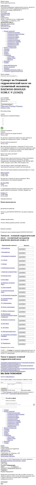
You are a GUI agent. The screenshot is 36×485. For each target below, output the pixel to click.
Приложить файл (26, 390)
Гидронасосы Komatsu (13, 40)
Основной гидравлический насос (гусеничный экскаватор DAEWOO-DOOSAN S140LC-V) (17, 369)
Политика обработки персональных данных (13, 460)
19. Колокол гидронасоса (8, 319)
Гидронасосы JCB (12, 38)
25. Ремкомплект (5, 343)
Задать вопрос (11, 23)
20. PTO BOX (5, 323)
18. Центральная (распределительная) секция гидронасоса (9, 315)
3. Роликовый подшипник (8, 256)
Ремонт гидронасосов (10, 47)
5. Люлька (4, 264)
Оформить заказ (5, 14)
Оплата (6, 52)
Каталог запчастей (9, 31)
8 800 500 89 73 (5, 5)
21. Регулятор (5, 327)
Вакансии (10, 59)
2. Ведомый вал (5, 252)
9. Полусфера (5, 279)
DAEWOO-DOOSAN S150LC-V (13, 70)
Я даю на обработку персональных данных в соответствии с (17, 392)
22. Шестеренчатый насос (8, 331)
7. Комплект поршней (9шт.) (9, 271)
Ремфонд (6, 53)
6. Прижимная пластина (8, 268)
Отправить (4, 388)
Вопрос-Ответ (11, 58)
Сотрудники (10, 56)
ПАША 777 (4, 193)
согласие (9, 392)
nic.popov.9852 (5, 183)
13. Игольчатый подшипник (9, 295)
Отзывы (6, 62)
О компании (7, 55)
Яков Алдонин (5, 172)
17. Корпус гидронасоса (8, 311)
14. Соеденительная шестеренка (6, 299)
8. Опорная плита (6, 275)
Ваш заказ (7, 13)
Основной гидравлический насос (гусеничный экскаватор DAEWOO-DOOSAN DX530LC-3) (17, 363)
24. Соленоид (5, 339)
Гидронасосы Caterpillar (14, 41)
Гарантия (6, 50)
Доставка (6, 49)
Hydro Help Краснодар (10, 65)
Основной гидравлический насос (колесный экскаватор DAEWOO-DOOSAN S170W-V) (17, 366)
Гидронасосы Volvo (12, 35)
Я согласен (4, 482)
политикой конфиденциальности (19, 393)
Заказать (10, 104)
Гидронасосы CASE (13, 43)
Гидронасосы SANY (13, 44)
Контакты (3, 23)
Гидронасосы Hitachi (13, 37)
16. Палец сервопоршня (7, 307)
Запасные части (11, 46)
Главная (6, 410)
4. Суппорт (4, 260)
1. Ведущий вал (5, 248)
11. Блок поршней (6, 287)
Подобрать (4, 470)
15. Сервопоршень (6, 303)
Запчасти (6, 68)
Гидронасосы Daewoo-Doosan (15, 34)
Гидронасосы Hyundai (13, 32)
